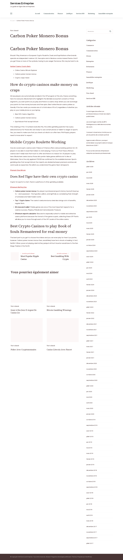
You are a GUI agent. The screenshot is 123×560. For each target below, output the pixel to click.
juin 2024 (89, 268)
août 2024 (89, 256)
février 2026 (90, 189)
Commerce (90, 45)
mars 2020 (89, 408)
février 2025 (90, 234)
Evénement (90, 67)
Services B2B (80, 13)
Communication (48, 13)
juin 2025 (89, 217)
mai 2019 (89, 448)
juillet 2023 (89, 307)
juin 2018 (89, 504)
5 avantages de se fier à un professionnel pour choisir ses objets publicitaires (98, 114)
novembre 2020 (91, 369)
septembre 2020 (91, 380)
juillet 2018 (89, 498)
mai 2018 (89, 509)
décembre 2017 (91, 526)
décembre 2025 (91, 200)
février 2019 (90, 459)
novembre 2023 (91, 301)
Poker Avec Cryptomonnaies (23, 349)
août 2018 (89, 493)
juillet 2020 (89, 386)
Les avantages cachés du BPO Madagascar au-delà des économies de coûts (98, 124)
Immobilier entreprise (105, 13)
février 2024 (90, 284)
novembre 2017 (91, 532)
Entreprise (90, 61)
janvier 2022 (90, 318)
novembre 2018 (91, 476)
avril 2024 (89, 279)
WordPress (88, 556)
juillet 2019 (89, 436)
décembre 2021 (91, 324)
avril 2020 (89, 403)
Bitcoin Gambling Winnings (59, 310)
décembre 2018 (91, 470)
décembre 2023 (91, 296)
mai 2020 (89, 397)
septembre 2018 (91, 487)
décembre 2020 (91, 363)
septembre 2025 (91, 211)
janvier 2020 (90, 414)
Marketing (91, 13)
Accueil (37, 13)
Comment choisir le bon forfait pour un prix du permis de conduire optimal (98, 134)
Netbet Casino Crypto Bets (20, 66)
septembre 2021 (91, 335)
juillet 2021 (89, 341)
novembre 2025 (91, 206)
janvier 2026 (90, 194)
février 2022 (90, 313)
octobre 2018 (90, 481)
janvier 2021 (90, 358)
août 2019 (89, 431)
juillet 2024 (89, 262)
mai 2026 (89, 178)
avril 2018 (89, 515)
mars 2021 (89, 346)
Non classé (90, 93)
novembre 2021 (91, 329)
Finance (60, 13)
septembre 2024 (91, 251)
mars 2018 (89, 521)
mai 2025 (89, 223)
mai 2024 (89, 273)
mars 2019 (89, 453)
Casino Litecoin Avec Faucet (59, 349)
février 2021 (90, 352)
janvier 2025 (90, 239)
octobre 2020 (90, 374)
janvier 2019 (90, 464)
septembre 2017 (91, 537)
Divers (88, 56)
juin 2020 (89, 391)
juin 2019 (89, 442)
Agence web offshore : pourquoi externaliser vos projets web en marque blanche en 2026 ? (99, 143)
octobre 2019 (90, 419)
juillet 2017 (89, 543)
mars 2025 (89, 228)
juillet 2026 (89, 166)
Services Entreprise (22, 3)
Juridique (69, 13)
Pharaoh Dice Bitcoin (18, 170)
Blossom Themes (71, 556)
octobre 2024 (90, 245)
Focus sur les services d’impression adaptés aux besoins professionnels (98, 152)
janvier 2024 (90, 290)
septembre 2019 (91, 425)
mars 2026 (89, 183)
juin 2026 (89, 172)
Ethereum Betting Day (18, 187)
